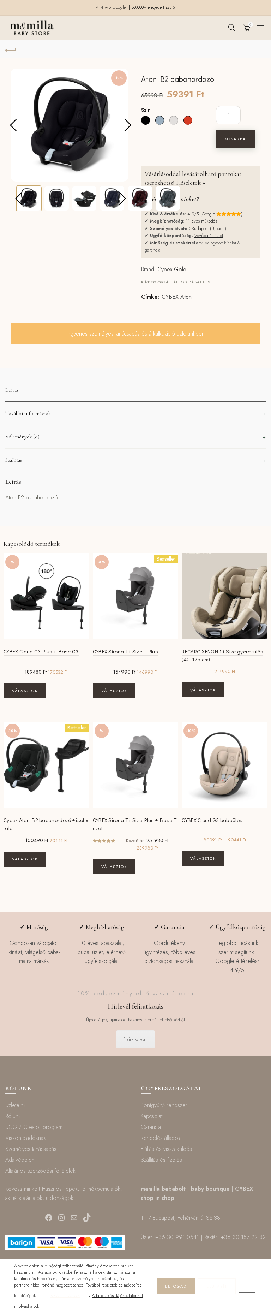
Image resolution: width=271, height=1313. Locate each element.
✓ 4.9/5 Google (111, 7)
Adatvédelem (20, 1160)
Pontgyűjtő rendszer (164, 1105)
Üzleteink (15, 1105)
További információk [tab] (28, 413)
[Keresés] (231, 27)
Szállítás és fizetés (161, 1160)
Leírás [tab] (12, 390)
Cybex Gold (171, 269)
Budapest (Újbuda (208, 228)
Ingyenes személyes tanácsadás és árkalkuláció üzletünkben (135, 334)
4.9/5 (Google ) (214, 214)
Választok (25, 690)
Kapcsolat (151, 1116)
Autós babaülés (192, 282)
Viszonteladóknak (25, 1138)
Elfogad (176, 1286)
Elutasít (216, 1286)
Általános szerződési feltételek (40, 1171)
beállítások (65, 1296)
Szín (146, 109)
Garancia (151, 1127)
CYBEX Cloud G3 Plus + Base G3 (41, 651)
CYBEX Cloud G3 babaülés (212, 819)
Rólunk (13, 1116)
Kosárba (235, 139)
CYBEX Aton (177, 297)
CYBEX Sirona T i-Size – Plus (125, 651)
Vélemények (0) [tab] (22, 436)
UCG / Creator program (33, 1127)
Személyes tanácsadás (30, 1149)
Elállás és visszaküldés (166, 1149)
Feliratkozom (135, 1039)
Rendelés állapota (161, 1138)
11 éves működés (201, 221)
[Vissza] (10, 49)
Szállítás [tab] (13, 460)
